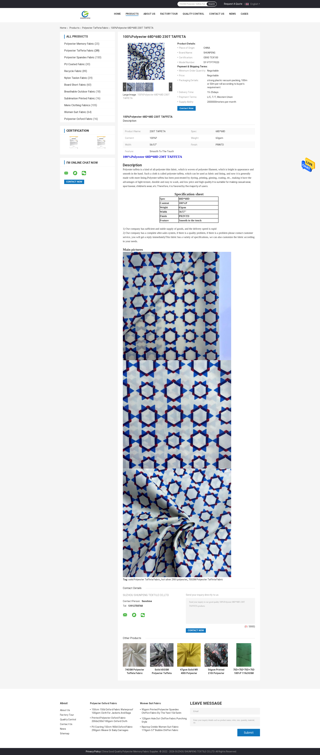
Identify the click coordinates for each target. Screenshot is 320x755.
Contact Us (216, 13)
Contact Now (187, 108)
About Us (149, 13)
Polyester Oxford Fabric (78, 118)
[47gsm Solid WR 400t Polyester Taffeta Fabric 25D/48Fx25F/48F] (189, 655)
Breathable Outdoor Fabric (79, 91)
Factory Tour (169, 13)
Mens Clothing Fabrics (77, 105)
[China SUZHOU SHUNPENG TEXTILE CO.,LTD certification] (74, 142)
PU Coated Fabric (74, 64)
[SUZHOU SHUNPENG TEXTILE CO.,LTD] (85, 15)
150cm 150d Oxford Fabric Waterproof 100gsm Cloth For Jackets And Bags (112, 711)
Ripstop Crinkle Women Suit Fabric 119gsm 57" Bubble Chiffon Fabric (160, 729)
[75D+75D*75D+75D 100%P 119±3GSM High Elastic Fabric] (244, 655)
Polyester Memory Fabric (79, 43)
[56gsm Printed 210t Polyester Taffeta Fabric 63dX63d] (216, 655)
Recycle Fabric (73, 71)
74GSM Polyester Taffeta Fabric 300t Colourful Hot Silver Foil (134, 671)
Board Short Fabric (75, 84)
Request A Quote (233, 3)
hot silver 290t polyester (174, 579)
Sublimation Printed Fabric (79, 98)
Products (132, 13)
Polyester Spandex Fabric (79, 57)
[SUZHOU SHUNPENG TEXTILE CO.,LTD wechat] (86, 173)
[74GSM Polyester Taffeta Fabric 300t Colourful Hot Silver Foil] (134, 655)
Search (211, 4)
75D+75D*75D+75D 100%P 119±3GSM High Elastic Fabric (243, 671)
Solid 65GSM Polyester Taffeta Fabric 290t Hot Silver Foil (162, 671)
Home (117, 13)
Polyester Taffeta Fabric (95, 27)
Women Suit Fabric (75, 112)
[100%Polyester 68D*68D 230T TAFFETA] (146, 62)
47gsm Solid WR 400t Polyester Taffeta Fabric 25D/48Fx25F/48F (188, 671)
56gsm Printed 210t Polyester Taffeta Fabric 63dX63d (216, 671)
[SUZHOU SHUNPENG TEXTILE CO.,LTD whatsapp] (77, 173)
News (232, 13)
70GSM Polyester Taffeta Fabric (205, 579)
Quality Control (193, 13)
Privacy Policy (93, 751)
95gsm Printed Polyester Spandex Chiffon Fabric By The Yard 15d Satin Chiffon (162, 711)
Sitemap (64, 733)
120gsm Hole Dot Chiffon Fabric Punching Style (164, 720)
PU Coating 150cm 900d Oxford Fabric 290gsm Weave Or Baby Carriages (112, 729)
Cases (244, 13)
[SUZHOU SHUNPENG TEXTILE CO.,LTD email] (68, 173)
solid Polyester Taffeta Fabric (144, 579)
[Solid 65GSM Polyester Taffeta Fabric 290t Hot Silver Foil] (162, 655)
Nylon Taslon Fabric (75, 78)
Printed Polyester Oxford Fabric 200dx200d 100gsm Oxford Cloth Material (109, 720)
